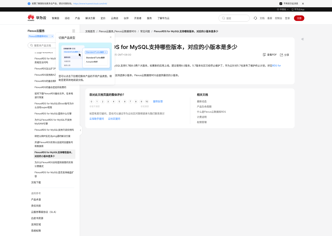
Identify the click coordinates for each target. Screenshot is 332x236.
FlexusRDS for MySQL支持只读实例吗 (54, 129)
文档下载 (36, 182)
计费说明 (202, 116)
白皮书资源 (37, 218)
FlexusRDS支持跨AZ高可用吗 (50, 74)
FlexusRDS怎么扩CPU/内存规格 (51, 68)
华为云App (299, 9)
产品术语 (36, 199)
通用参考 (36, 193)
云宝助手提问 (96, 118)
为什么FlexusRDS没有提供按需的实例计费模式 (54, 164)
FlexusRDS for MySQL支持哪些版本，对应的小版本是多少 (54, 154)
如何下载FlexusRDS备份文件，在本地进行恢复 (54, 95)
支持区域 (36, 224)
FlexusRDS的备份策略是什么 (49, 81)
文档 (262, 18)
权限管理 (202, 122)
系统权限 (36, 230)
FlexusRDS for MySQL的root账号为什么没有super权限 (54, 105)
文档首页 (90, 31)
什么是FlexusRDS (44, 52)
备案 (269, 18)
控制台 (278, 18)
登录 (287, 18)
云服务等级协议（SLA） (44, 211)
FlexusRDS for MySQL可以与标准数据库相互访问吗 (54, 60)
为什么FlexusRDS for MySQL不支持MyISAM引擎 (53, 121)
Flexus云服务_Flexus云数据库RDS (117, 31)
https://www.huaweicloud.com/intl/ (90, 3)
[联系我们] (255, 18)
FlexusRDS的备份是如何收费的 (50, 87)
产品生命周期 (204, 106)
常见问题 (145, 31)
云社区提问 (114, 118)
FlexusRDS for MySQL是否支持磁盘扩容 (54, 174)
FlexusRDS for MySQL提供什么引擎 (53, 113)
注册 (299, 18)
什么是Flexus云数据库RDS (211, 111)
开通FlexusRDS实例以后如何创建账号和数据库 (54, 144)
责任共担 (36, 205)
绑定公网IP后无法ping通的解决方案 (52, 136)
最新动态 (202, 101)
